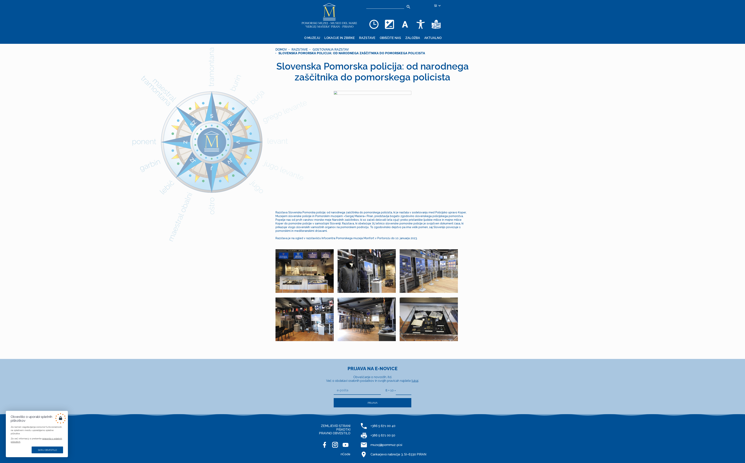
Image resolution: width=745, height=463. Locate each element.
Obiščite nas (390, 38)
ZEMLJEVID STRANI (335, 426)
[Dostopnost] (420, 24)
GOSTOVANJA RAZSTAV (331, 49)
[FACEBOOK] (324, 445)
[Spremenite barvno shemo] (389, 24)
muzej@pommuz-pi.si (386, 445)
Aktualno (433, 38)
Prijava (373, 402)
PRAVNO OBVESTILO (334, 433)
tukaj (414, 381)
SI (436, 6)
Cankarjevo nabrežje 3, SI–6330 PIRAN (398, 454)
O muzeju (312, 38)
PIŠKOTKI (343, 429)
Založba (412, 38)
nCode (345, 454)
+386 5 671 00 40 (383, 426)
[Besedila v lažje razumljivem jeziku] (436, 24)
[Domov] (329, 15)
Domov (281, 49)
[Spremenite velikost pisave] (405, 24)
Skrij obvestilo (47, 450)
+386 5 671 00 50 (383, 435)
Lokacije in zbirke (339, 38)
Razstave (367, 38)
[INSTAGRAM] (335, 445)
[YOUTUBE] (345, 445)
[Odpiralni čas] (374, 24)
